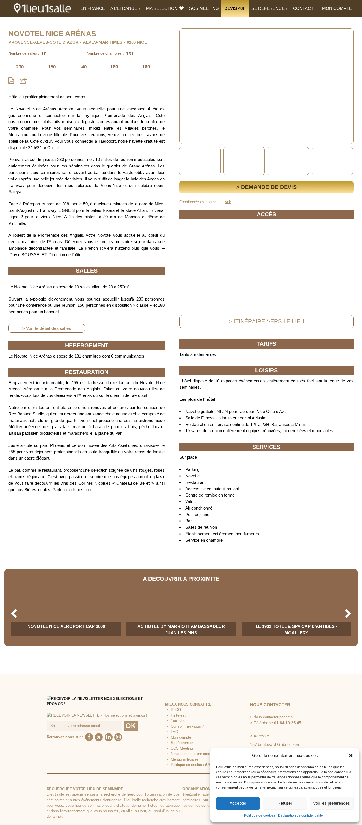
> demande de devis (266, 187)
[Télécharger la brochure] (11, 80)
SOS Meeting (204, 8)
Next (348, 161)
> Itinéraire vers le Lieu (266, 321)
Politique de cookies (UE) (191, 765)
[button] (351, 755)
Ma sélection (162, 8)
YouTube (178, 721)
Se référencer (269, 8)
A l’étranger (125, 8)
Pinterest (178, 715)
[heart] (188, 36)
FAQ (174, 732)
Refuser (284, 803)
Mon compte (337, 8)
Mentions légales (185, 759)
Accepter (238, 803)
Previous (184, 161)
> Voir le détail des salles (46, 328)
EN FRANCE (92, 8)
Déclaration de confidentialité (300, 815)
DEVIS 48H (235, 8)
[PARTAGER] (23, 80)
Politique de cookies (259, 815)
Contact (303, 8)
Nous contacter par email (191, 754)
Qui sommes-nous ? (187, 726)
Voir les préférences (331, 803)
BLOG (176, 710)
